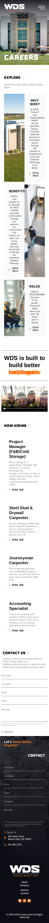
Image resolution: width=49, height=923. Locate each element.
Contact (24, 893)
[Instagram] (24, 900)
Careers (24, 890)
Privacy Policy (38, 724)
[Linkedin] (29, 900)
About (24, 882)
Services (24, 885)
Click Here (35, 174)
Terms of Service (6, 725)
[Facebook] (20, 900)
